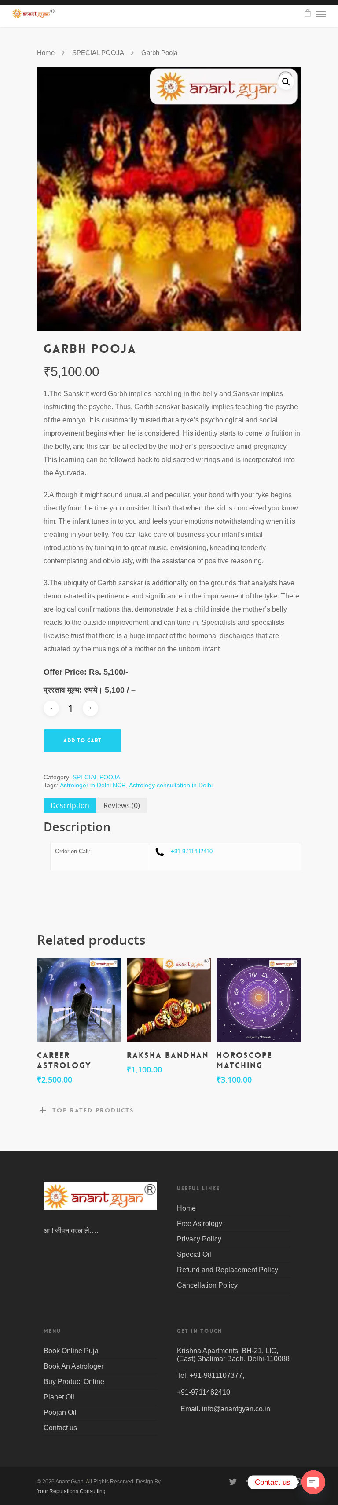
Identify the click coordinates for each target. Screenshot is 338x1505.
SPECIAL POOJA (98, 52)
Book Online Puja (71, 1350)
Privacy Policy (199, 1239)
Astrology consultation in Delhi (171, 785)
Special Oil (194, 1254)
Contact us (60, 1428)
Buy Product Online (74, 1381)
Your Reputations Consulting (71, 1491)
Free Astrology (199, 1223)
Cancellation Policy (207, 1285)
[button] (286, 82)
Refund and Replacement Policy (227, 1270)
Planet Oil (59, 1397)
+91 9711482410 (192, 851)
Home (46, 52)
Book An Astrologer (73, 1366)
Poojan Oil (60, 1412)
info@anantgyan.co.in (236, 1409)
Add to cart (82, 740)
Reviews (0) (121, 805)
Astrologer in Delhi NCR (93, 785)
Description (70, 805)
